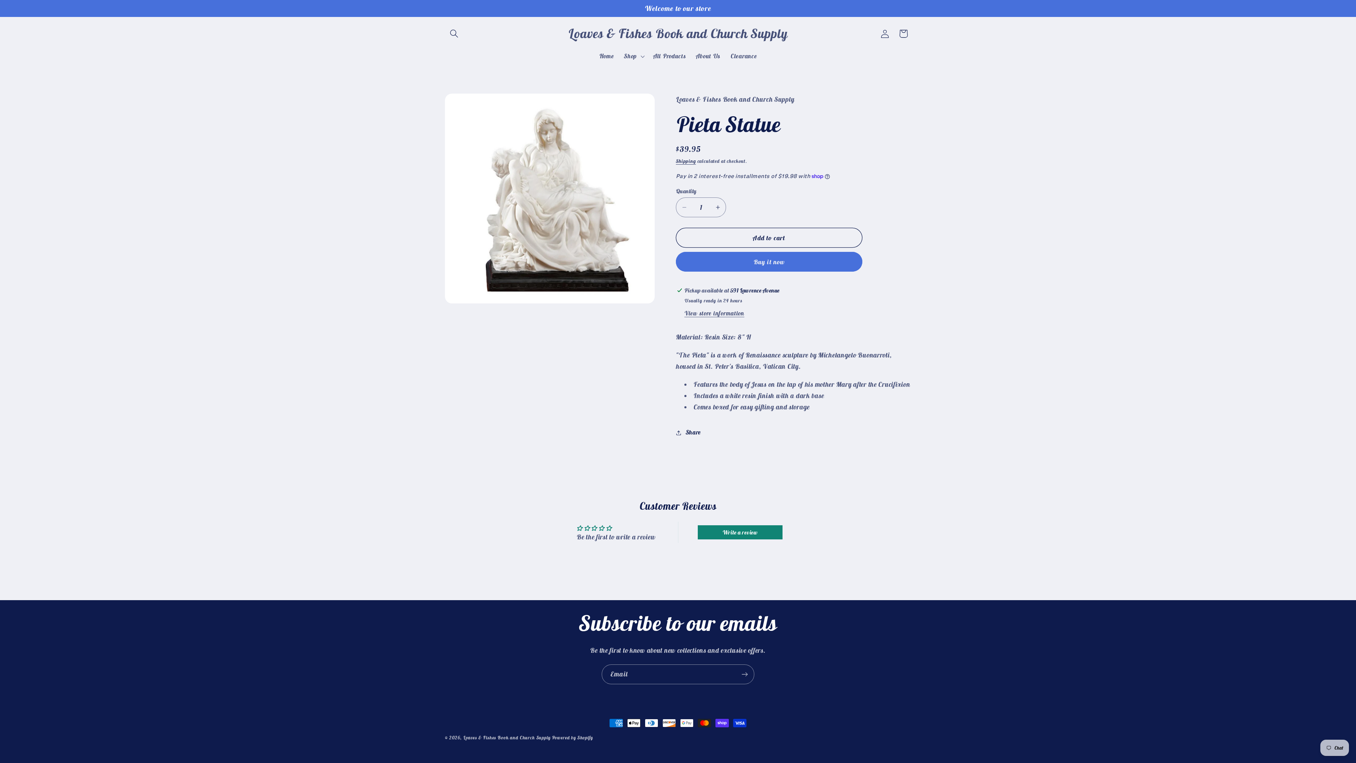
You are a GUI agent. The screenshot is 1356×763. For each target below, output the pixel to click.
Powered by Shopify (572, 738)
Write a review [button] (740, 532)
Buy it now (769, 262)
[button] (454, 33)
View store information (714, 313)
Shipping (686, 161)
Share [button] (693, 432)
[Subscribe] (744, 674)
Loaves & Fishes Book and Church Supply (507, 738)
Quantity (686, 191)
